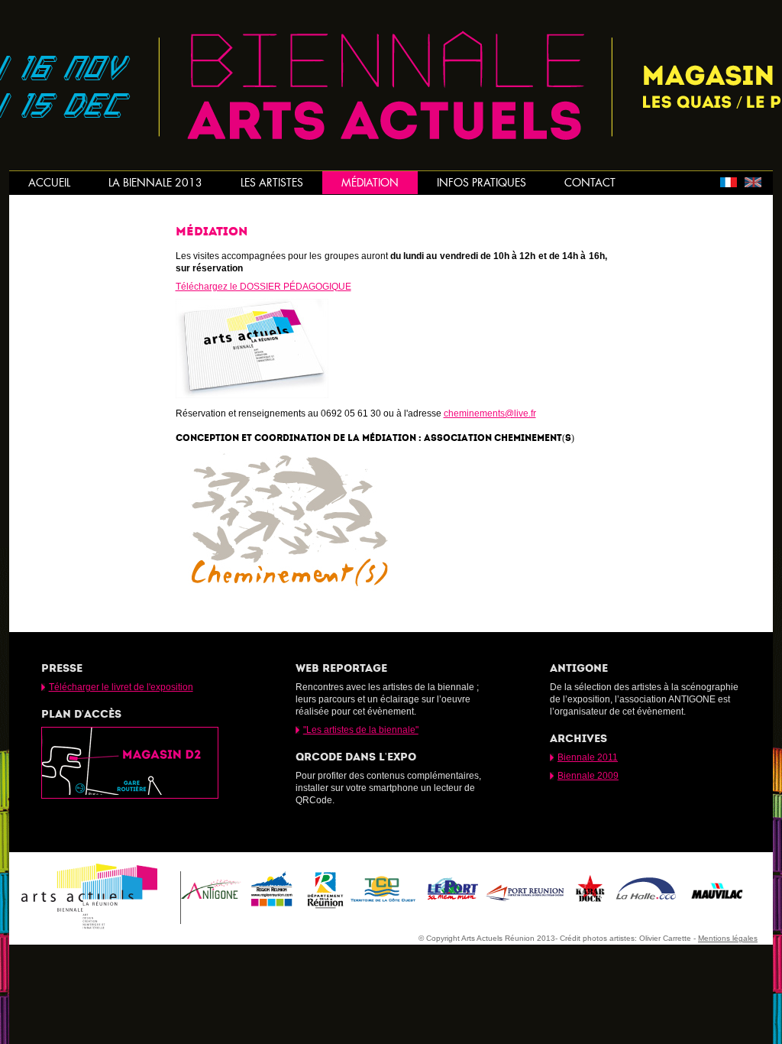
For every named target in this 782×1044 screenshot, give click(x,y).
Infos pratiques (481, 182)
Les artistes (272, 182)
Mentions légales (728, 938)
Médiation (370, 182)
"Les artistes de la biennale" (360, 730)
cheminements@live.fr (490, 413)
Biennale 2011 (587, 757)
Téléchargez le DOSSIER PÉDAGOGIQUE (263, 286)
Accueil (49, 182)
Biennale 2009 (588, 775)
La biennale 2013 (155, 182)
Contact (590, 182)
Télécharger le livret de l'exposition (121, 687)
